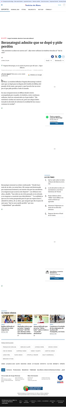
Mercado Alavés (25, 347)
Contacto (9, 370)
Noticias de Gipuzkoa (19, 379)
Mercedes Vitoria (8, 359)
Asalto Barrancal (48, 355)
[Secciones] (2, 5)
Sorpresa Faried (21, 351)
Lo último (49, 177)
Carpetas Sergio (50, 351)
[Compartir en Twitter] (56, 57)
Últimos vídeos (8, 313)
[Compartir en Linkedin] (59, 57)
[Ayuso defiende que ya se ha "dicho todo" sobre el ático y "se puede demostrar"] (41, 319)
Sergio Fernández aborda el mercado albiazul (20, 38)
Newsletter (25, 370)
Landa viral (6, 355)
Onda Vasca (17, 380)
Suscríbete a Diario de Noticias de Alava (48, 370)
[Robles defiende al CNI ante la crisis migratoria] (8, 319)
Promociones (17, 370)
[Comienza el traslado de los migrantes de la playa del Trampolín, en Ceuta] (57, 319)
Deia (2, 377)
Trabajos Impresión (46, 377)
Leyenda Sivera (39, 347)
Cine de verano (7, 351)
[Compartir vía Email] (63, 57)
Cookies (39, 401)
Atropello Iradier (32, 355)
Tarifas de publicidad (32, 380)
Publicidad (33, 370)
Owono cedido (52, 347)
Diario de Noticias (19, 377)
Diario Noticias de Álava (6, 379)
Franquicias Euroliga (9, 347)
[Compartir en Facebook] (52, 57)
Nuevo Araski (18, 355)
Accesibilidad (45, 401)
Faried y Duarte (35, 351)
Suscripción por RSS (46, 379)
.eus (3, 370)
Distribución (30, 377)
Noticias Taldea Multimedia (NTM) (7, 381)
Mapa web (30, 379)
